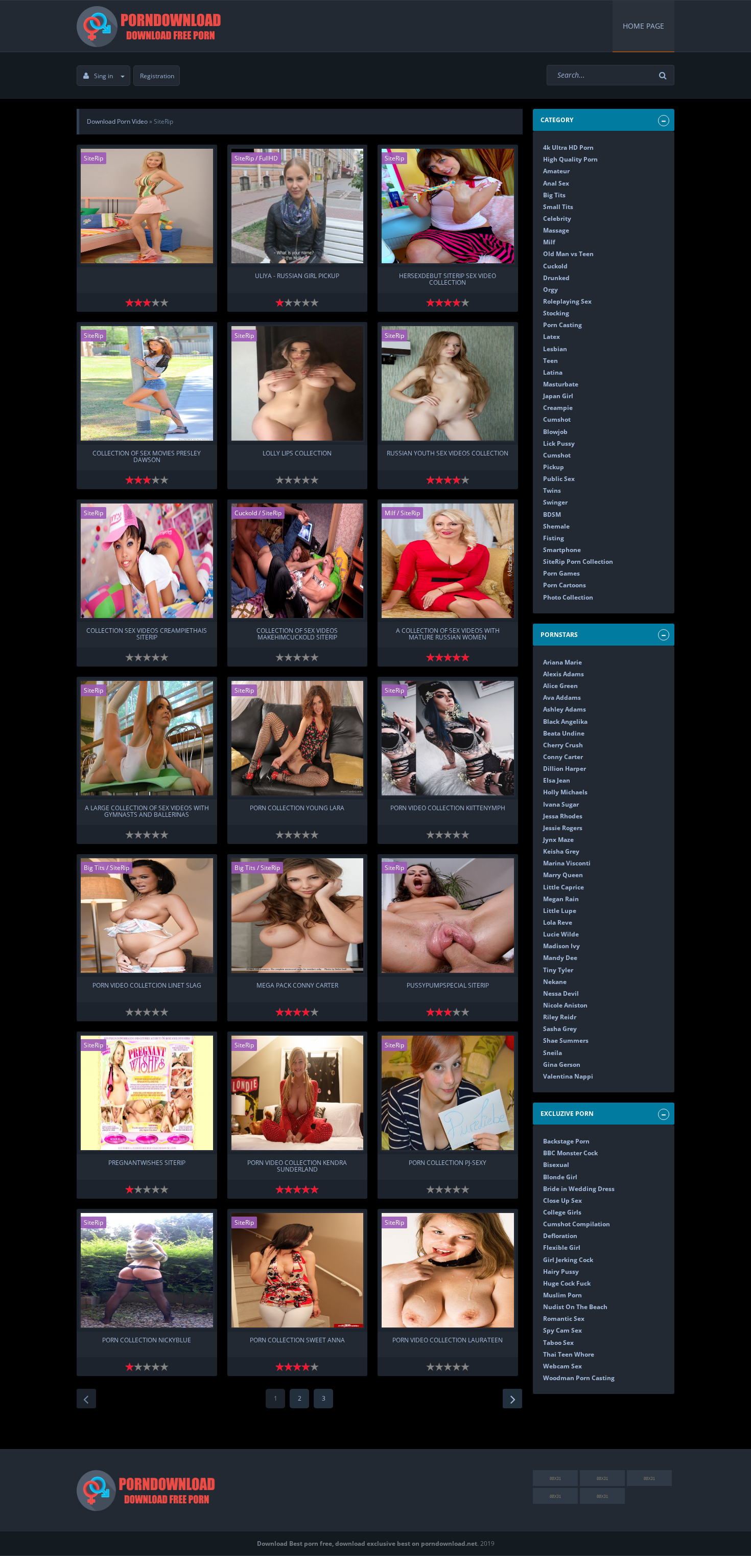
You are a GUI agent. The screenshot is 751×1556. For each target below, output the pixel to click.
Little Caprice (563, 887)
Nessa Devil (561, 993)
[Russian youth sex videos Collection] (447, 383)
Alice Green (560, 685)
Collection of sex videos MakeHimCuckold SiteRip (297, 634)
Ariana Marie (562, 662)
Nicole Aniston (565, 1005)
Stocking (556, 313)
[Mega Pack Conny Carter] (297, 915)
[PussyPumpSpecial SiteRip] (447, 915)
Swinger (555, 502)
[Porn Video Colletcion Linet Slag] (147, 915)
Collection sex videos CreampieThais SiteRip (146, 634)
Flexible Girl (561, 1247)
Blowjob (555, 431)
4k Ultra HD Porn (568, 147)
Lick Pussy (559, 443)
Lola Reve (557, 922)
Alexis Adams (563, 674)
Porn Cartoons (564, 585)
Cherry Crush (563, 745)
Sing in (103, 76)
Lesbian (555, 349)
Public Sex (559, 478)
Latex (551, 336)
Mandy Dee (560, 957)
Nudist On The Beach (575, 1306)
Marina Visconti (567, 863)
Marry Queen (563, 875)
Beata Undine (563, 733)
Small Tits (558, 206)
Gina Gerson (561, 1064)
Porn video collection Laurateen (447, 1340)
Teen (550, 360)
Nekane (555, 981)
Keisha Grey (561, 851)
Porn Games (561, 573)
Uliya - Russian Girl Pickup (297, 276)
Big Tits (94, 867)
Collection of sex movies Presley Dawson (146, 457)
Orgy (550, 289)
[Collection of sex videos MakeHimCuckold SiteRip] (297, 561)
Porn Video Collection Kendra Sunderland (297, 1166)
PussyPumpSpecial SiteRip (448, 986)
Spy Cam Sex (562, 1330)
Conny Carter (563, 756)
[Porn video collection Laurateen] (447, 1270)
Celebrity (557, 218)
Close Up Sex (562, 1200)
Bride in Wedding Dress (579, 1188)
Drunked (556, 277)
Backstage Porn (566, 1141)
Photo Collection (568, 597)
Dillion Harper (564, 768)
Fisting (553, 538)
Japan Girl (558, 396)
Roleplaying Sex (567, 301)
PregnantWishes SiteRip (146, 1163)
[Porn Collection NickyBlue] (147, 1270)
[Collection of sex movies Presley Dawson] (147, 383)
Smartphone (562, 549)
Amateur (556, 171)
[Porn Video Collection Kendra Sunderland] (297, 1093)
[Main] (151, 26)
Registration (157, 76)
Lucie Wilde (561, 934)
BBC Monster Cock (570, 1153)
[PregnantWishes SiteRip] (147, 1093)
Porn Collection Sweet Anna (297, 1340)
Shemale (556, 526)
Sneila (552, 1052)
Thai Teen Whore (568, 1354)
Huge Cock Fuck (567, 1283)
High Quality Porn (570, 159)
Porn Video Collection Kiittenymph (447, 808)
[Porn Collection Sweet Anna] (297, 1270)
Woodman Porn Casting (579, 1378)
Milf (390, 513)
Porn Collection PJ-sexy (447, 1163)
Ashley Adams (564, 709)
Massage (556, 230)
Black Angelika (565, 721)
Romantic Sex (563, 1318)
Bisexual (556, 1164)
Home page (643, 26)
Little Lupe (559, 910)
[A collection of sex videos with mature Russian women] (447, 561)
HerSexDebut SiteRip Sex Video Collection (447, 279)
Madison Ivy (561, 946)
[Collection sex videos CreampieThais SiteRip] (147, 561)
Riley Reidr (559, 1017)
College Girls (562, 1212)
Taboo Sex (558, 1342)
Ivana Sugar (561, 804)
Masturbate (560, 384)
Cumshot (557, 419)
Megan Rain (561, 899)
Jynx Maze (558, 839)
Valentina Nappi (568, 1076)
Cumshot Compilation (576, 1224)
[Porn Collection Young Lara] (297, 738)
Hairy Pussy (561, 1271)
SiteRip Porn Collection (578, 561)
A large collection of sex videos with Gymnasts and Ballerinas (147, 812)
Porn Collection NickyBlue (146, 1340)
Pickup (553, 467)
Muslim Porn (562, 1295)
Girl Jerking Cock (568, 1259)
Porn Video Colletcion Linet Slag (146, 986)
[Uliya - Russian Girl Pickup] (297, 206)
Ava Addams (562, 697)
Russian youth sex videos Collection (447, 453)
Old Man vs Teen (568, 253)
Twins (552, 490)
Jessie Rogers (562, 827)
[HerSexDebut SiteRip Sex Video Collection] (447, 206)
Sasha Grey (560, 1028)
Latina (552, 372)
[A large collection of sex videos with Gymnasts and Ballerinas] (147, 738)
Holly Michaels (565, 792)
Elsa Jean (556, 780)
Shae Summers (566, 1040)
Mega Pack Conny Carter (297, 986)
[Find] (664, 75)
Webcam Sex (562, 1366)
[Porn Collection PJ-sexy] (447, 1093)
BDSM (552, 514)
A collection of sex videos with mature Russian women (448, 634)
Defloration (560, 1235)
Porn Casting (562, 325)
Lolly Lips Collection (297, 453)
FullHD (268, 158)
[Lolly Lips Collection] (297, 383)
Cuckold (245, 513)
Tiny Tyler (558, 970)
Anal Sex (556, 183)
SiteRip (93, 158)
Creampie (558, 407)
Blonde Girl (560, 1177)
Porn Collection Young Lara (297, 808)
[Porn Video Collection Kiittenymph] (447, 738)
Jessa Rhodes (562, 816)
